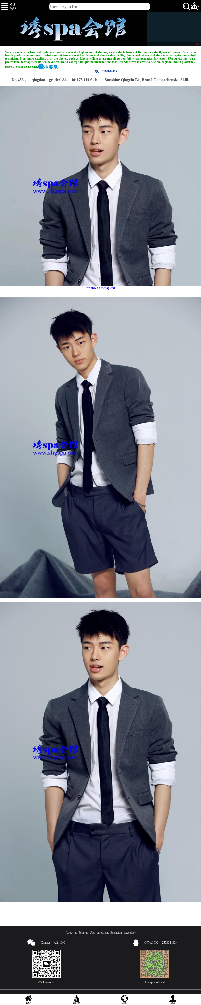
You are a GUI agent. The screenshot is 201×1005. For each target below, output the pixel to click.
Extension (116, 932)
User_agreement (99, 932)
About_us (71, 932)
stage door (130, 932)
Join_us (83, 932)
